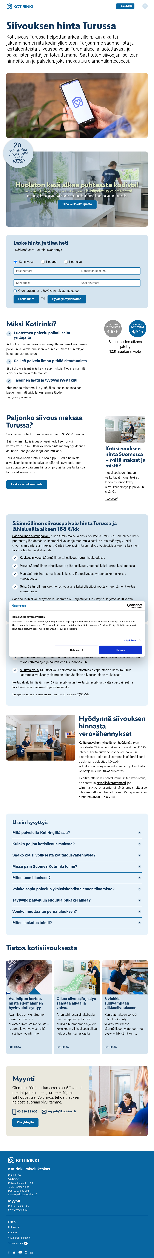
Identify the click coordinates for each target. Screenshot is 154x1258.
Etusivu (12, 1222)
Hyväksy (120, 650)
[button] (77, 1244)
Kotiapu (51, 262)
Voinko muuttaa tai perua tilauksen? (44, 912)
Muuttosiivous (29, 670)
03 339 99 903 (21, 1191)
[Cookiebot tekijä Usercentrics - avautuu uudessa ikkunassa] (129, 606)
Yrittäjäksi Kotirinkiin (19, 1238)
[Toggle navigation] (144, 6)
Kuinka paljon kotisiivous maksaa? (43, 844)
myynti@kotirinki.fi (62, 1111)
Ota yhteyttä (25, 1122)
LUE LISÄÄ (15, 1047)
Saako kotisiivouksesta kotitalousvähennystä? (53, 856)
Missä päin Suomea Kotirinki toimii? (44, 867)
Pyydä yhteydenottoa (66, 299)
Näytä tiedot (130, 640)
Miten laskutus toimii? (32, 923)
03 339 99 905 (27, 1111)
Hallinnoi (75, 650)
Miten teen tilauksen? (31, 878)
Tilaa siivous (125, 6)
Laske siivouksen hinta (27, 484)
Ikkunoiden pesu (31, 657)
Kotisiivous (26, 262)
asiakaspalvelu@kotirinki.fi (22, 1195)
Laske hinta (26, 299)
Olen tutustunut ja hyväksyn (49, 291)
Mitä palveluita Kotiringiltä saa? (41, 833)
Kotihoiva (75, 262)
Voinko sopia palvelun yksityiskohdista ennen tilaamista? (63, 889)
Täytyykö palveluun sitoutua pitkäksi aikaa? (51, 901)
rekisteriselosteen (68, 291)
